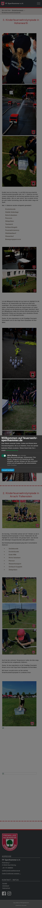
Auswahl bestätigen (7, 470)
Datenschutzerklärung (12, 450)
